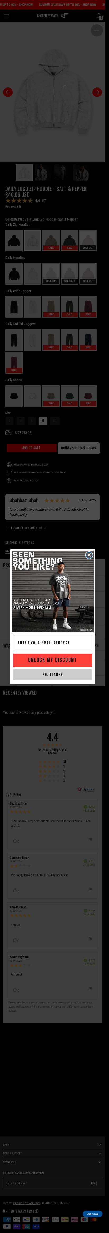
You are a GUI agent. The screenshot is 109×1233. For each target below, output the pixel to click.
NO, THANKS (53, 674)
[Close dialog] (89, 555)
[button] (92, 1214)
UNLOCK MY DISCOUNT (52, 660)
